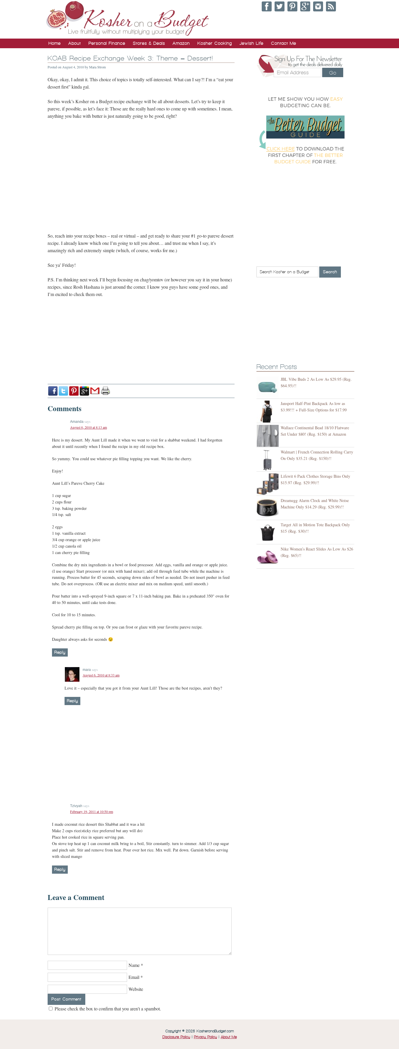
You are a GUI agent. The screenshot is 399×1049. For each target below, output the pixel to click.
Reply (59, 652)
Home (54, 43)
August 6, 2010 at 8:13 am (88, 427)
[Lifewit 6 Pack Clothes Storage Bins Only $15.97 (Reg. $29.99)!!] (268, 484)
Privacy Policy (205, 1037)
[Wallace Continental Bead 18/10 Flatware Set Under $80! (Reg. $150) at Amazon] (268, 436)
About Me (229, 1037)
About (74, 43)
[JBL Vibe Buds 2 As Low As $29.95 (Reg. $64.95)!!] (268, 387)
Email (134, 977)
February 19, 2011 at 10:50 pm (91, 811)
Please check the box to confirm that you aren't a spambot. (107, 1008)
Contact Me (283, 43)
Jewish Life (251, 43)
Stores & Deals (149, 43)
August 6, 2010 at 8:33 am (101, 675)
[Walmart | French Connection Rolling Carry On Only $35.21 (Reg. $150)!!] (268, 460)
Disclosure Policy (176, 1037)
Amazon (181, 43)
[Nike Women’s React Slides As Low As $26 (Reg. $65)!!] (268, 557)
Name (134, 965)
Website (136, 989)
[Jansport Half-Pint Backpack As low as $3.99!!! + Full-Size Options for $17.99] (268, 411)
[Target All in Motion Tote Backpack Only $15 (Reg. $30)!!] (268, 533)
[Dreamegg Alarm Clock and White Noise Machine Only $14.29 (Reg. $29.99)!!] (268, 508)
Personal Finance (107, 43)
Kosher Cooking (214, 43)
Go (332, 73)
